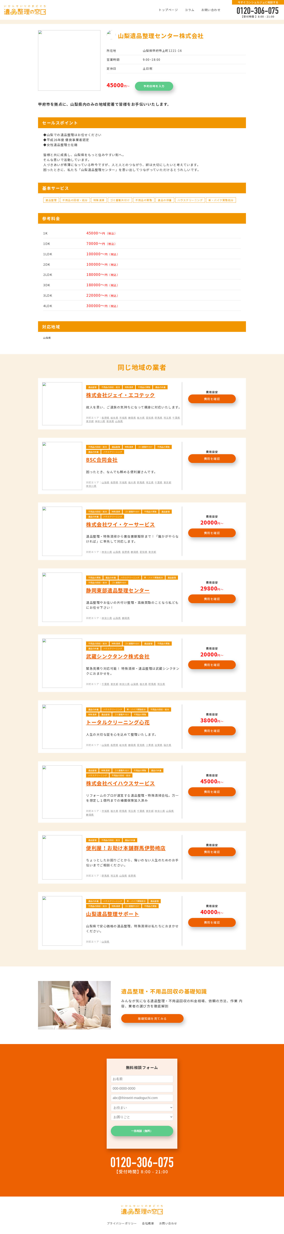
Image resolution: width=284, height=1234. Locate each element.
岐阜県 (115, 417)
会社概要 (148, 1223)
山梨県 (119, 421)
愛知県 (150, 417)
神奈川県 (100, 421)
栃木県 (141, 417)
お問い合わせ (211, 10)
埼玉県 (168, 417)
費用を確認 (212, 399)
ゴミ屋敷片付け (120, 200)
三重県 (150, 745)
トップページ (168, 10)
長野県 (106, 417)
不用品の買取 (143, 200)
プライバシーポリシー (122, 1223)
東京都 (90, 421)
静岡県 (132, 417)
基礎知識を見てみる (152, 1018)
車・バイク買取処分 (221, 200)
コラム (190, 10)
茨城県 (123, 417)
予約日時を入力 (154, 86)
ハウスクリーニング (190, 200)
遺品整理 (51, 200)
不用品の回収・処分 (75, 200)
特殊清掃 (99, 200)
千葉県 (176, 417)
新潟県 (110, 421)
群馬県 (159, 417)
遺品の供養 (165, 200)
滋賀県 (159, 745)
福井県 (168, 745)
